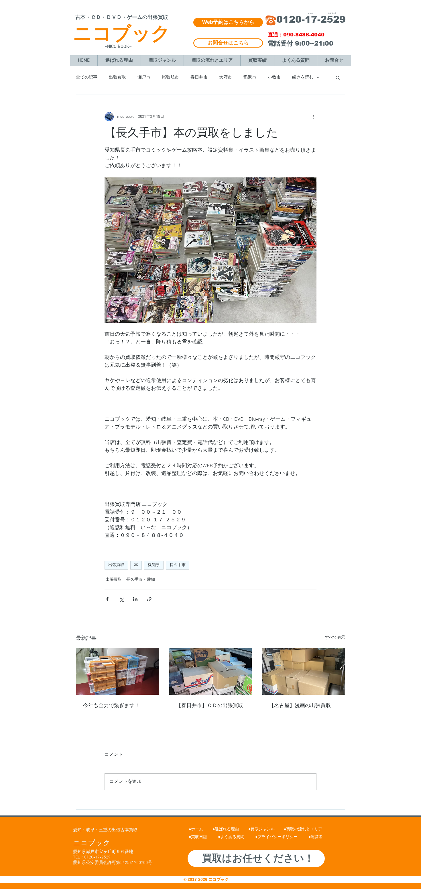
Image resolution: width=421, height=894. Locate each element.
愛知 (151, 579)
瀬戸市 (143, 77)
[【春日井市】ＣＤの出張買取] (210, 671)
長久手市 (178, 565)
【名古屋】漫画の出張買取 (300, 706)
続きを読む (303, 77)
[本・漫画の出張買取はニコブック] (117, 671)
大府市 (225, 77)
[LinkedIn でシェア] (135, 599)
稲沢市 (249, 77)
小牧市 (274, 77)
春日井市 (199, 77)
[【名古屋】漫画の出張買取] (303, 671)
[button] (338, 77)
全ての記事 (86, 77)
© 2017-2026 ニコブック (207, 879)
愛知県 (154, 565)
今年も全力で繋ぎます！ (111, 706)
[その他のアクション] (313, 116)
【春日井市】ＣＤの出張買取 (209, 706)
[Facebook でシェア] (107, 599)
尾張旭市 (170, 77)
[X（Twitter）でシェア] (121, 599)
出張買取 (117, 77)
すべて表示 (335, 637)
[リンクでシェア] (149, 599)
